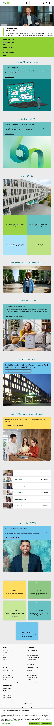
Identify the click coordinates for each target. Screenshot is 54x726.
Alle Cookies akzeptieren (34, 723)
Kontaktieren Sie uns (27, 703)
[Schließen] (51, 710)
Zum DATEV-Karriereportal (12, 537)
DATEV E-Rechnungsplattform (34, 682)
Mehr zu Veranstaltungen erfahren (14, 425)
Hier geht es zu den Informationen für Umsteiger (18, 371)
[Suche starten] (43, 3)
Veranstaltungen (7, 688)
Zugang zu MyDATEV (8, 47)
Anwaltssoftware (31, 653)
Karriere (5, 659)
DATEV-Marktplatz (31, 664)
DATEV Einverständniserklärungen (11, 682)
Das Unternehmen (7, 650)
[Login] (49, 3)
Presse (4, 657)
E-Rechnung (30, 662)
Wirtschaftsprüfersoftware (33, 657)
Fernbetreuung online (8, 52)
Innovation (5, 655)
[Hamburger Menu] (27, 3)
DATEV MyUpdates (7, 675)
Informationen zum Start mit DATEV (15, 316)
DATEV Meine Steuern (32, 675)
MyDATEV (29, 679)
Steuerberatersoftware (32, 650)
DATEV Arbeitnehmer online (33, 670)
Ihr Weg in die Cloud (8, 39)
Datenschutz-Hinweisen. (10, 720)
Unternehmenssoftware (32, 655)
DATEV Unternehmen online (10, 45)
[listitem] (14, 589)
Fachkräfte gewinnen (31, 659)
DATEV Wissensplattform (9, 670)
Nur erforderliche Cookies (46, 723)
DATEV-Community (7, 693)
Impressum (17, 720)
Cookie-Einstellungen (6, 723)
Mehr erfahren (9, 76)
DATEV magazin (6, 690)
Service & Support (8, 50)
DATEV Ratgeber (7, 697)
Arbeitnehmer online (8, 42)
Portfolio (5, 653)
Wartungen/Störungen (8, 677)
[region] (27, 717)
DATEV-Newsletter (7, 695)
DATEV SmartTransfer (32, 677)
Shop (4, 55)
